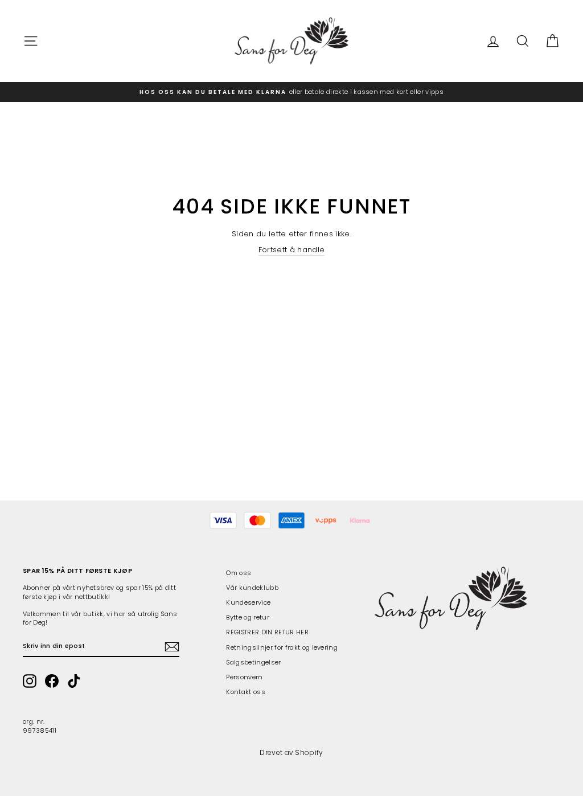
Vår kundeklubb (252, 587)
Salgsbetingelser (253, 662)
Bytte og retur (247, 617)
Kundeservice (248, 602)
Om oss (238, 572)
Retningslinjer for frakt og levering (282, 647)
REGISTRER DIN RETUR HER (267, 632)
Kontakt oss (245, 691)
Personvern (244, 677)
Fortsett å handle (291, 250)
